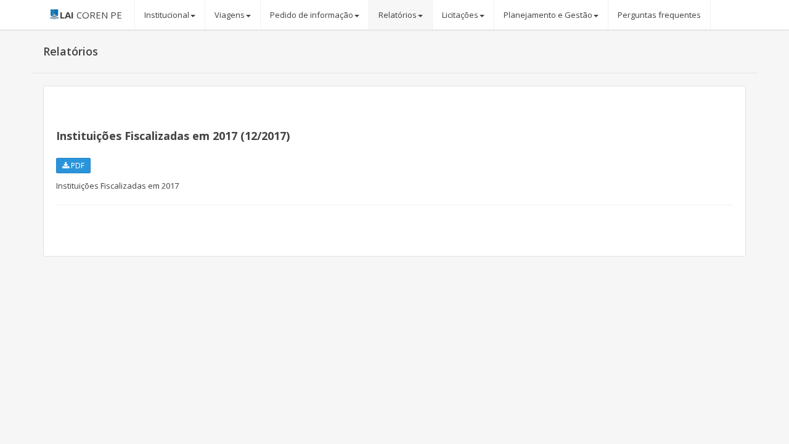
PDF (76, 165)
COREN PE (91, 15)
